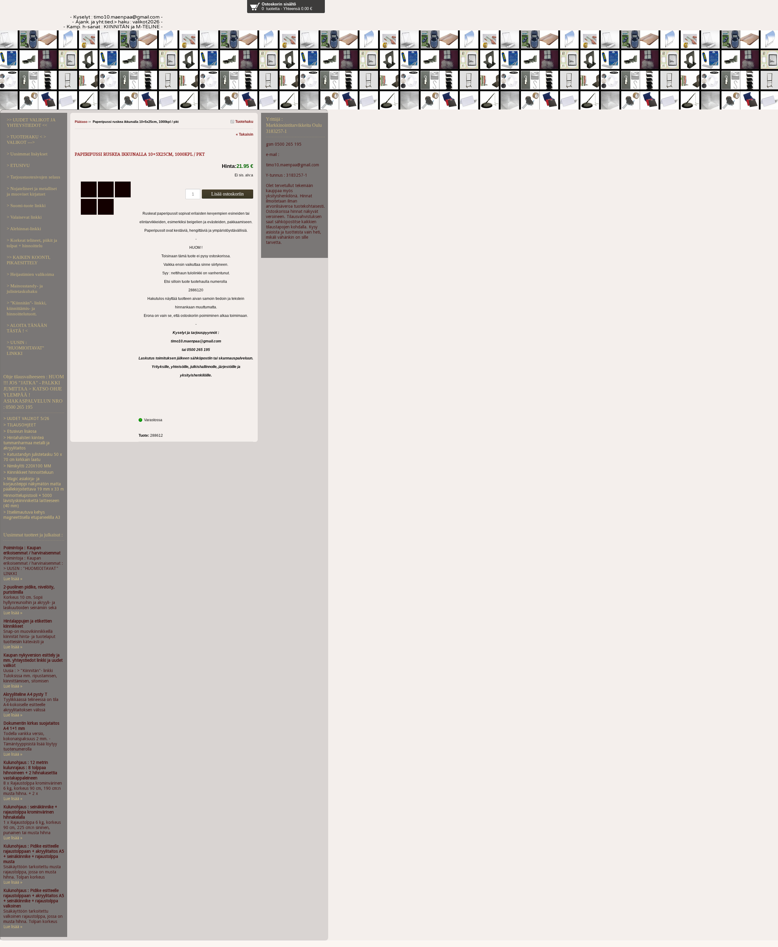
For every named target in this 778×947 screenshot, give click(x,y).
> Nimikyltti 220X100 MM (27, 465)
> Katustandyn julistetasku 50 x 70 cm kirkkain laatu (32, 457)
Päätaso (81, 121)
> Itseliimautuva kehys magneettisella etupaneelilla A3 (31, 515)
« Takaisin (244, 134)
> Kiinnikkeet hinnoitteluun (28, 472)
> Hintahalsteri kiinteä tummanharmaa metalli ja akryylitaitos (26, 442)
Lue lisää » (12, 578)
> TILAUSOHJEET (19, 424)
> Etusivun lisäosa (19, 431)
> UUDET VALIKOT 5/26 (26, 418)
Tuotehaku (243, 122)
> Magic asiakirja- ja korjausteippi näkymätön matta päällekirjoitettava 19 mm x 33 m (33, 483)
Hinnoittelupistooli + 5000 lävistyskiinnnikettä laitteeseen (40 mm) (31, 500)
